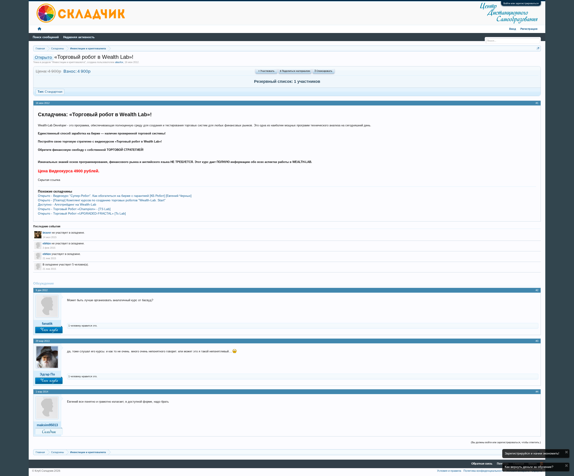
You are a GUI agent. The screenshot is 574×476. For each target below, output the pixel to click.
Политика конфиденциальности (483, 470)
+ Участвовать (266, 71)
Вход (512, 29)
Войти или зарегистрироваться (521, 3)
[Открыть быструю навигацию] (538, 48)
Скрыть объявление (566, 452)
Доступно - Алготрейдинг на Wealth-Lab (67, 204)
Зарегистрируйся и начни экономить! (532, 453)
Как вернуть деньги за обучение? (529, 467)
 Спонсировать (323, 71)
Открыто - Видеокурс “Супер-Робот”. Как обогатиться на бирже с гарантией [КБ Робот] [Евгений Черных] (114, 195)
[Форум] (39, 29)
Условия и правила (449, 470)
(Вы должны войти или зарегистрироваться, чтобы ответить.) (506, 442)
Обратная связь (481, 463)
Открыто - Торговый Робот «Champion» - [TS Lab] (74, 209)
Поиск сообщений (46, 37)
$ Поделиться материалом (295, 71)
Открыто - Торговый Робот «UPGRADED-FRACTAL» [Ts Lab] (82, 213)
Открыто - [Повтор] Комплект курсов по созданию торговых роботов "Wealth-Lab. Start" (101, 200)
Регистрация (528, 29)
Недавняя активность (79, 37)
